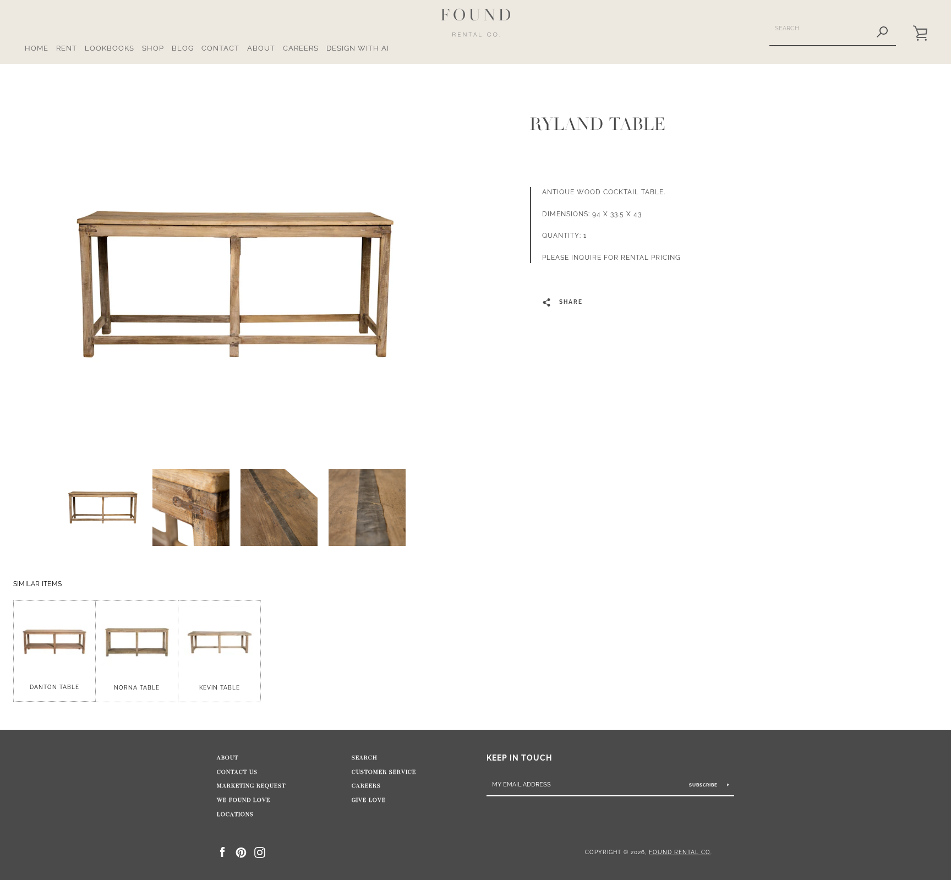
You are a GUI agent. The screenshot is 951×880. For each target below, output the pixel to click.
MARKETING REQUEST (251, 786)
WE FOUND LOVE (243, 800)
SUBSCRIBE (704, 785)
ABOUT (261, 48)
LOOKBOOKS (109, 48)
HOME (36, 48)
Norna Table (137, 688)
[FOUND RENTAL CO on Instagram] (259, 852)
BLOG (183, 48)
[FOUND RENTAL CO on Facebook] (222, 852)
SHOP (153, 48)
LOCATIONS (235, 814)
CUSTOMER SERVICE (384, 772)
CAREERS (301, 48)
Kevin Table (219, 688)
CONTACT (220, 48)
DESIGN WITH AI (357, 48)
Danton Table (54, 687)
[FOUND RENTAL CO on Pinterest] (241, 852)
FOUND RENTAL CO (679, 852)
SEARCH (365, 758)
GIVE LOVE (369, 800)
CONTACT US (237, 772)
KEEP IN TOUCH (519, 757)
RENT (66, 48)
